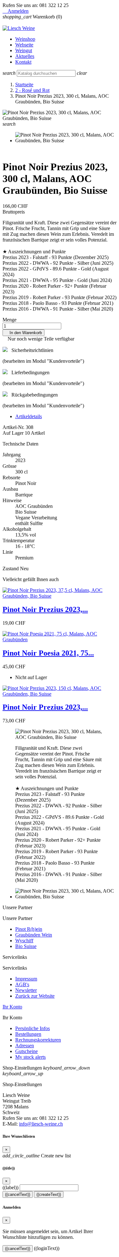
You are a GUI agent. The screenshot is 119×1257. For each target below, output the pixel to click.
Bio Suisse (25, 946)
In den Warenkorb (23, 332)
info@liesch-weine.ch (41, 1124)
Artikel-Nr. (14, 427)
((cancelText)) (17, 1194)
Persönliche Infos (32, 1028)
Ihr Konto (12, 1006)
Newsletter (26, 990)
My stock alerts (30, 1057)
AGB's (22, 984)
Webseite (24, 44)
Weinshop (25, 39)
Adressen (24, 1045)
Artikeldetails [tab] (28, 416)
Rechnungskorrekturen (38, 1040)
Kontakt (23, 62)
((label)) (10, 1187)
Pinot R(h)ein (28, 929)
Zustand (11, 568)
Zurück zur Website (35, 996)
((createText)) (48, 1194)
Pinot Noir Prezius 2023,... (45, 609)
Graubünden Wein (33, 934)
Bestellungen (28, 1034)
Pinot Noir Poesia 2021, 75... (48, 653)
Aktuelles (24, 56)
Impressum (26, 978)
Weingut (23, 50)
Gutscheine (26, 1051)
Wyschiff (24, 940)
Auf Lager (13, 433)
